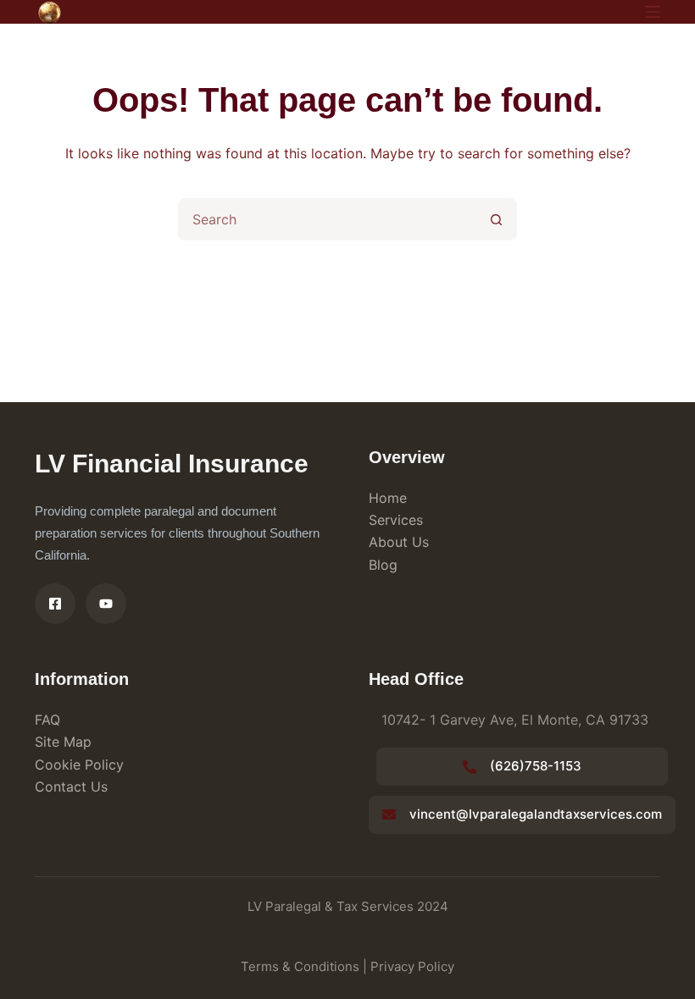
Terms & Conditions (300, 966)
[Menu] (652, 11)
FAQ (47, 719)
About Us (399, 541)
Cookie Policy (79, 764)
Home (388, 497)
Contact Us (71, 786)
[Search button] (495, 219)
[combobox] (328, 219)
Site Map (63, 741)
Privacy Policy (412, 966)
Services (396, 519)
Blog (383, 564)
